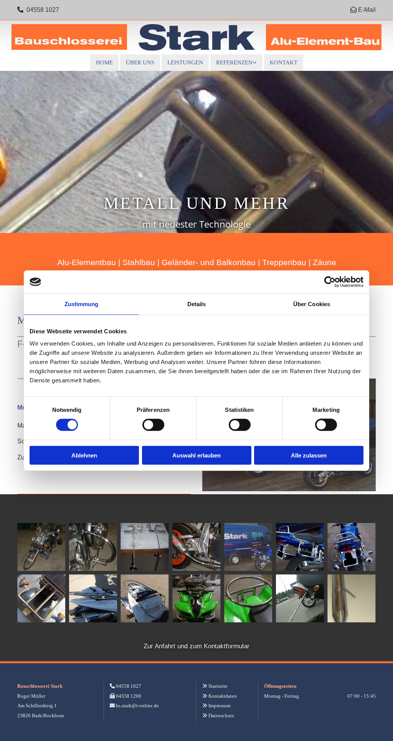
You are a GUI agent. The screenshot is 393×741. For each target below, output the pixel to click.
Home (104, 62)
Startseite (218, 686)
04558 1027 (42, 10)
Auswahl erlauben (196, 455)
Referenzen (234, 62)
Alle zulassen (309, 455)
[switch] (153, 425)
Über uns (140, 62)
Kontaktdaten (222, 696)
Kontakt (283, 62)
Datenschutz (221, 715)
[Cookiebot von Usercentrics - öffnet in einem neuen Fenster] (329, 282)
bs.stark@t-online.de (137, 705)
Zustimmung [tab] (81, 304)
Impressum (219, 705)
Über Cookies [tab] (311, 304)
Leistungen (185, 62)
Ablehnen (84, 455)
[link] (236, 62)
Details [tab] (196, 304)
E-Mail (367, 10)
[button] (196, 646)
